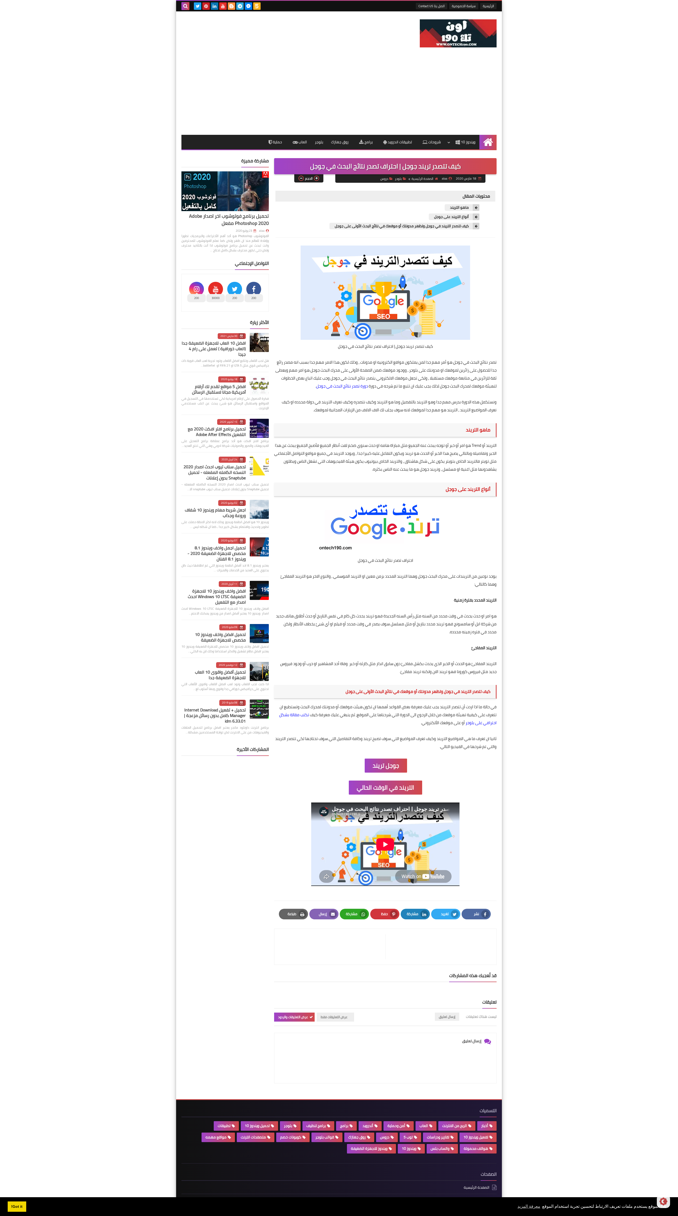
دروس (384, 178)
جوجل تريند (386, 765)
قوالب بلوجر (324, 1137)
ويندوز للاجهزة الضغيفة (369, 1148)
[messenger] (248, 6)
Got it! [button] (17, 1206)
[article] (332, 946)
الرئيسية (488, 6)
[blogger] (231, 6)
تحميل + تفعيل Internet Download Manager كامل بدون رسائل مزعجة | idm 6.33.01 (215, 715)
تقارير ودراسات (438, 1137)
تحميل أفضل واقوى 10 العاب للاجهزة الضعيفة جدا (220, 675)
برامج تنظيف (316, 1125)
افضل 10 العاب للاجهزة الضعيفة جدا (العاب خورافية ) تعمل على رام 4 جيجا (214, 348)
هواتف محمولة (476, 1148)
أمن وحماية (396, 1125)
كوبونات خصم (290, 1137)
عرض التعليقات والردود (293, 1017)
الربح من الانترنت (454, 1125)
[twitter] (197, 6)
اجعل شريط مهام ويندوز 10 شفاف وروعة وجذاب (215, 512)
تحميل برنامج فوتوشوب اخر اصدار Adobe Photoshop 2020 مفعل (229, 220)
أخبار (484, 1125)
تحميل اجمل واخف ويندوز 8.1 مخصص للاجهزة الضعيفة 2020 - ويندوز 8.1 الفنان (217, 553)
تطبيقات (224, 1125)
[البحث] (185, 6)
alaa (262, 230)
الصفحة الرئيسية (422, 178)
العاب (302, 142)
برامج (368, 142)
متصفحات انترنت (253, 1137)
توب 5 (408, 1137)
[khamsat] (257, 6)
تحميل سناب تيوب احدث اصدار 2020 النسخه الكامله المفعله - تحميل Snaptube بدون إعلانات (215, 472)
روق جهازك (340, 142)
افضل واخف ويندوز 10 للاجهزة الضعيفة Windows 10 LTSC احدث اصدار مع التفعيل (217, 596)
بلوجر (319, 142)
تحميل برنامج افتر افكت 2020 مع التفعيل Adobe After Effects (217, 431)
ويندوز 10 (467, 142)
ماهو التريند (459, 207)
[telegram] (240, 6)
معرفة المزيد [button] (529, 1206)
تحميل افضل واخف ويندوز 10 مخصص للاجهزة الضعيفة (220, 637)
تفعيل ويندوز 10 (475, 1137)
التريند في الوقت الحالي (385, 787)
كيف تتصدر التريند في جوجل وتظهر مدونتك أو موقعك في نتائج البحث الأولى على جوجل (402, 226)
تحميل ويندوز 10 (257, 1125)
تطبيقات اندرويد (399, 142)
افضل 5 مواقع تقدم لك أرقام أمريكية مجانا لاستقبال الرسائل (219, 389)
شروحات (434, 142)
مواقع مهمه (216, 1137)
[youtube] (223, 6)
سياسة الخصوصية (464, 6)
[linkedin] (214, 6)
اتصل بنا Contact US (431, 6)
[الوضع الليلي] (663, 1201)
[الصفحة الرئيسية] (488, 142)
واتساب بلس (440, 1148)
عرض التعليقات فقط (334, 1017)
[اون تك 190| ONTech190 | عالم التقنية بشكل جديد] (458, 33)
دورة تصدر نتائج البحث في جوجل (342, 386)
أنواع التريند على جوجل (451, 216)
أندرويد (368, 1125)
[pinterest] (206, 6)
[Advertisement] (339, 95)
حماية (277, 142)
